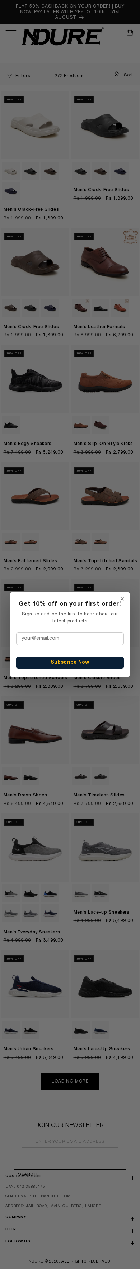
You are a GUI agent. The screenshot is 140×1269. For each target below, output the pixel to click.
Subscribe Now (70, 662)
